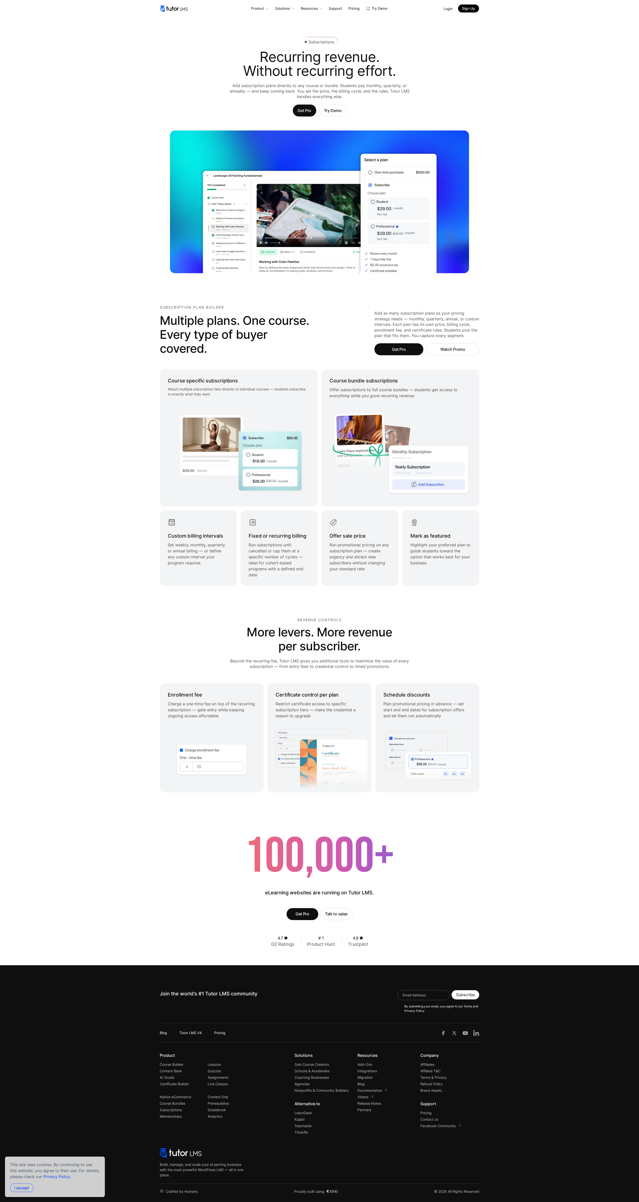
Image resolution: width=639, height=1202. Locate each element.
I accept (21, 1187)
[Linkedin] (476, 1033)
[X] (454, 1033)
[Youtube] (465, 1033)
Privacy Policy (56, 1176)
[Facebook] (443, 1033)
